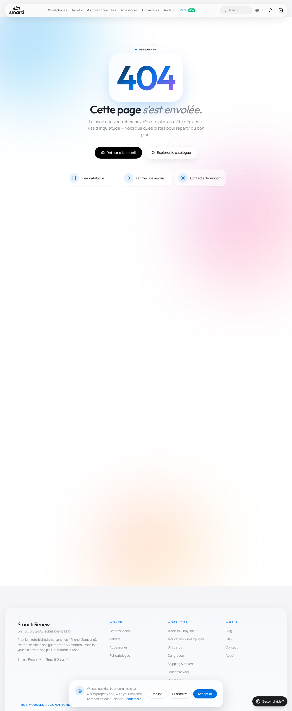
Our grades (176, 655)
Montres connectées (101, 10)
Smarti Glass (55, 659)
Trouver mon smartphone (186, 639)
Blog (229, 631)
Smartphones (57, 10)
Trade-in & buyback (182, 631)
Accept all (205, 694)
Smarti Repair (27, 659)
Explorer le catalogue (174, 152)
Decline (156, 694)
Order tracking (178, 672)
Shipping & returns (181, 663)
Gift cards (175, 647)
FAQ (229, 639)
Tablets (77, 10)
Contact (232, 647)
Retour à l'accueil (121, 152)
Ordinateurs (150, 10)
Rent (187, 10)
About (230, 655)
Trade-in (169, 10)
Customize (180, 694)
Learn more (133, 699)
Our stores (175, 680)
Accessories (129, 10)
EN (261, 10)
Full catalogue (120, 655)
